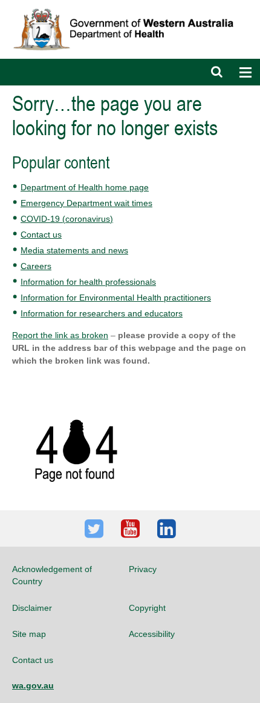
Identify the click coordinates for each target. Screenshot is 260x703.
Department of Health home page (85, 187)
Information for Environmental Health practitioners (116, 297)
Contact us (41, 234)
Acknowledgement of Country (52, 575)
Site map (29, 634)
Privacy (143, 569)
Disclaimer (32, 608)
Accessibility (152, 634)
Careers (36, 266)
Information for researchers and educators (102, 313)
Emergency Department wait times (86, 203)
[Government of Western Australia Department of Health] (130, 5)
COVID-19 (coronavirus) (67, 219)
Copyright (147, 608)
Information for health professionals (88, 282)
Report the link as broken (60, 335)
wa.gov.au (33, 685)
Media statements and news (74, 250)
